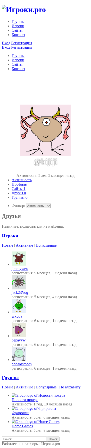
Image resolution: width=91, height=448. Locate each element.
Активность (22, 180)
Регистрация (21, 43)
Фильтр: (18, 206)
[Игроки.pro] (24, 9)
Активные (24, 245)
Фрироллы (20, 413)
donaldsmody (22, 364)
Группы (18, 21)
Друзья (19, 193)
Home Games (22, 426)
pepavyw (19, 340)
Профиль (19, 184)
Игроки (18, 26)
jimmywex (20, 269)
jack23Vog (20, 292)
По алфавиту (70, 387)
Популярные (46, 245)
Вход (6, 43)
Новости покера (25, 400)
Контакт (18, 35)
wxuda (17, 316)
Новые (7, 245)
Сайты (17, 30)
